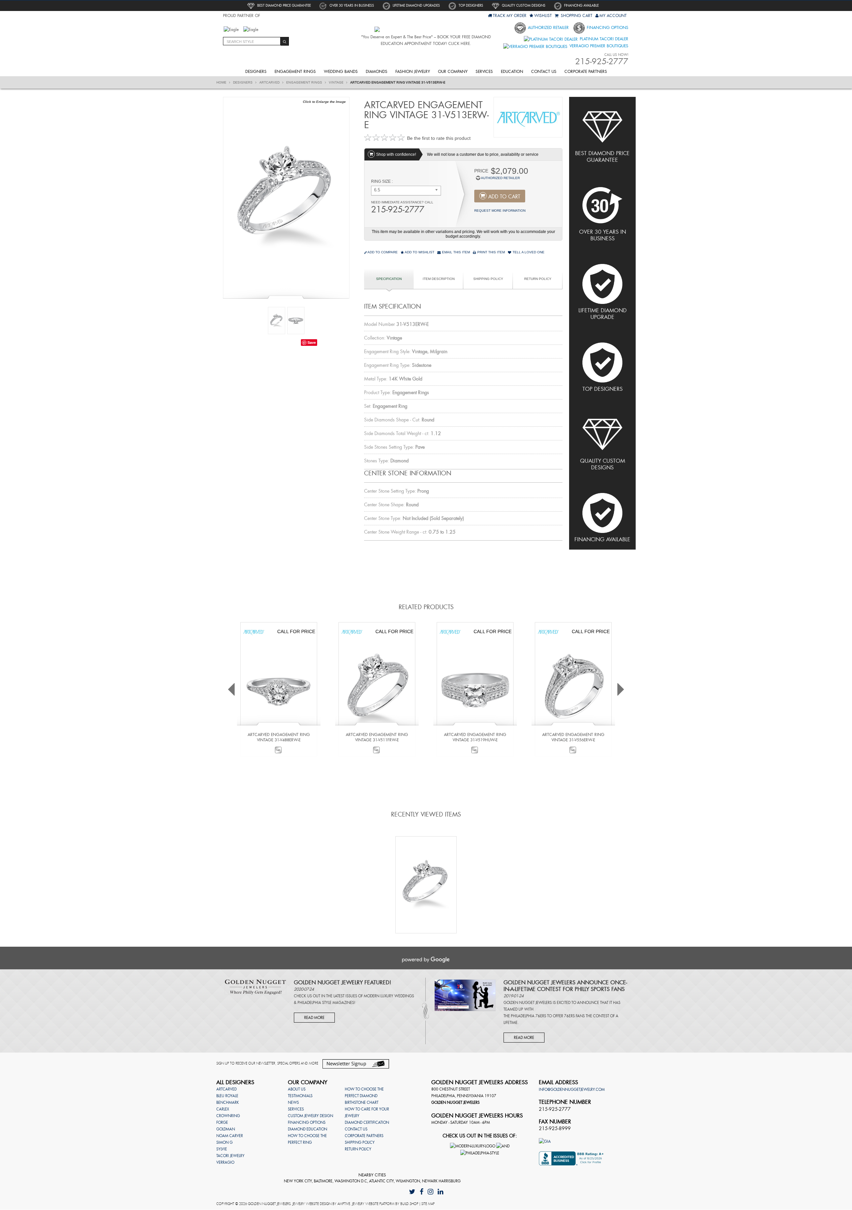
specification (389, 279)
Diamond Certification (367, 1122)
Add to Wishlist (419, 252)
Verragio (225, 1162)
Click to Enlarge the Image (324, 102)
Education (512, 71)
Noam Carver (229, 1135)
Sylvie (221, 1149)
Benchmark (227, 1102)
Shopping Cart (575, 15)
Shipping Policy (488, 279)
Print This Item (490, 252)
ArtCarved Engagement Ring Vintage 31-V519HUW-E (475, 737)
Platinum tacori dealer (603, 39)
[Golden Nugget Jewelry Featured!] (255, 986)
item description (439, 279)
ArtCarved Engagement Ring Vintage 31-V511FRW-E (377, 737)
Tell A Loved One (528, 252)
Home (221, 83)
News (293, 1102)
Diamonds (376, 71)
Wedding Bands (341, 71)
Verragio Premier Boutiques (598, 46)
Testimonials (300, 1095)
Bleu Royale (227, 1095)
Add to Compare (382, 252)
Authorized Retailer (548, 27)
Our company (453, 71)
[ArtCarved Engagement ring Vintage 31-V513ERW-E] (286, 197)
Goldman (225, 1129)
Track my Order (510, 15)
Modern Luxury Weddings (389, 996)
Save (312, 342)
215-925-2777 (397, 209)
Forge (222, 1122)
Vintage (336, 83)
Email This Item (455, 252)
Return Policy (537, 279)
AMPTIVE (343, 1204)
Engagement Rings (295, 71)
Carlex (222, 1109)
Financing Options (606, 27)
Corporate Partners (585, 71)
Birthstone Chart (361, 1102)
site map (428, 1204)
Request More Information (500, 210)
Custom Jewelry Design (310, 1115)
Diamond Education (307, 1129)
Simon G (224, 1142)
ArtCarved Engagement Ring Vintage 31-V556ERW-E (573, 737)
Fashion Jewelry (412, 71)
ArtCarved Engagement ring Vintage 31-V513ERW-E (397, 83)
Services (484, 71)
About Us (297, 1089)
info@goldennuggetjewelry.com (572, 1089)
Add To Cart (504, 196)
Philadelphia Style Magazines (326, 1002)
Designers (256, 71)
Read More (314, 1017)
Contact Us (543, 71)
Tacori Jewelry (230, 1155)
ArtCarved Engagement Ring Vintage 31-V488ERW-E (279, 737)
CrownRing (228, 1115)
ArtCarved (270, 83)
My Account (613, 15)
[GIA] (545, 1141)
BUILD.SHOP (409, 1204)
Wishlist (543, 15)
